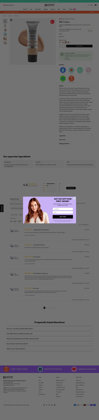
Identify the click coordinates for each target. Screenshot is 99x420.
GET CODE (63, 216)
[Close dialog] (74, 198)
